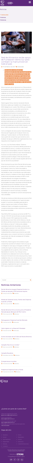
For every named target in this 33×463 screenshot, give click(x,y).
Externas (3, 20)
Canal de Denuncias (23, 443)
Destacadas (4, 15)
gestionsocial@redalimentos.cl (9, 415)
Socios (4, 437)
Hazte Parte (6, 441)
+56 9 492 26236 (5, 425)
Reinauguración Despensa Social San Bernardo (14, 320)
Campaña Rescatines (7, 353)
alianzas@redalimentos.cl (7, 418)
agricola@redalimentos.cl (8, 422)
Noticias (5, 443)
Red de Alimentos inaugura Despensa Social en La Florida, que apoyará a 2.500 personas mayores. (15, 290)
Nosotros (5, 435)
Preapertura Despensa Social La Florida (12, 369)
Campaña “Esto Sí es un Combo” (10, 345)
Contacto (5, 446)
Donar (19, 435)
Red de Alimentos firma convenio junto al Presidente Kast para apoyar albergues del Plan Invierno (16, 311)
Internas (3, 17)
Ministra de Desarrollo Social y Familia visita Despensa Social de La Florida (16, 300)
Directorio (20, 441)
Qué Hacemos (6, 439)
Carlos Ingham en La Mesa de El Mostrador (13, 328)
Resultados (21, 437)
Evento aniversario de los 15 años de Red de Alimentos (16, 336)
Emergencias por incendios (8, 361)
